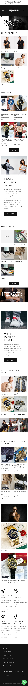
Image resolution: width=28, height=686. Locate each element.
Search (5, 648)
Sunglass (4, 68)
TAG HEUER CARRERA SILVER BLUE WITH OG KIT (7, 114)
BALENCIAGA (5, 261)
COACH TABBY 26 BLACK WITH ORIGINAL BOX (7, 465)
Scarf (16, 394)
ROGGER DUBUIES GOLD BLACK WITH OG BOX (7, 140)
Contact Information (9, 662)
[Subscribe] (23, 676)
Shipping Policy (7, 666)
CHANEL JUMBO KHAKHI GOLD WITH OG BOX (7, 493)
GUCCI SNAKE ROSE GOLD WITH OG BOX (19, 140)
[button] (3, 10)
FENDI (5, 236)
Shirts (16, 51)
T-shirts (3, 51)
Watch (3, 85)
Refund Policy (7, 655)
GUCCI (3, 278)
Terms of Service (8, 658)
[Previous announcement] (3, 2)
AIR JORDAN (18, 244)
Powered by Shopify (21, 683)
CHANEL (17, 261)
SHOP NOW (10, 214)
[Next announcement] (25, 2)
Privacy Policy (7, 651)
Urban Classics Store (11, 683)
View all (14, 150)
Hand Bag (17, 68)
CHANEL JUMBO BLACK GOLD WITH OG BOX (20, 492)
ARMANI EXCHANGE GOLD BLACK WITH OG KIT (20, 114)
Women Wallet (19, 414)
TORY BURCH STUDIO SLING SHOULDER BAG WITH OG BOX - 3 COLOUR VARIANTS (20, 466)
